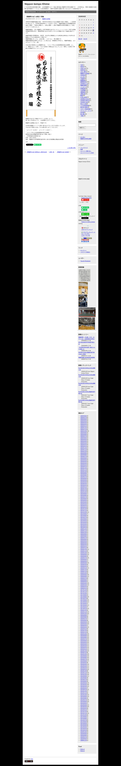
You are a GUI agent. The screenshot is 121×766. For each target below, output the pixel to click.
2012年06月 (83, 701)
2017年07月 (83, 598)
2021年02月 (83, 525)
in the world (83, 97)
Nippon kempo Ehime (37, 4)
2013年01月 (83, 689)
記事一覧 (51, 152)
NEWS (82, 66)
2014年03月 (83, 666)
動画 (81, 95)
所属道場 (82, 88)
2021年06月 (83, 519)
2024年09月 (83, 453)
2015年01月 (83, 649)
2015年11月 (83, 632)
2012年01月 (83, 710)
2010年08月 (83, 735)
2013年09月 (83, 676)
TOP (81, 65)
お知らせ (82, 68)
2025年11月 (83, 429)
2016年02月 (83, 627)
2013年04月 (83, 684)
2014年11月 (83, 652)
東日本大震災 (84, 107)
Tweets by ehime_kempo (88, 222)
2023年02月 (83, 485)
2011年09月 (83, 716)
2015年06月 (83, 640)
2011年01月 (83, 730)
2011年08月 (83, 718)
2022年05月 (83, 500)
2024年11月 (83, 449)
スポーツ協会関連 (85, 109)
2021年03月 (83, 524)
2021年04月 (83, 522)
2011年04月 (83, 725)
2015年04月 (83, 644)
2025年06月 (83, 437)
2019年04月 (83, 563)
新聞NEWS (83, 82)
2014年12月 (83, 651)
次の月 (85, 39)
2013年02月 (83, 688)
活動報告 (82, 92)
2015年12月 (83, 630)
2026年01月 (83, 426)
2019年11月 (83, 551)
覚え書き (82, 114)
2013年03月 (83, 686)
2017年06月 (83, 600)
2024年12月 (83, 448)
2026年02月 (83, 424)
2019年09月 (83, 554)
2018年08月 (83, 576)
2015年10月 (83, 634)
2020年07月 (83, 537)
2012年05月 (83, 703)
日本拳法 (82, 75)
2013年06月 (83, 681)
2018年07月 (83, 578)
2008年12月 (83, 740)
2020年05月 (83, 541)
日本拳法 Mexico (85, 100)
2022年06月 (83, 498)
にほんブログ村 (85, 235)
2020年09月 (83, 534)
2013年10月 (83, 674)
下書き (82, 115)
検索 (81, 149)
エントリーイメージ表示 (87, 152)
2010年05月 (83, 738)
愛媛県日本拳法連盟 (85, 138)
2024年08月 (83, 454)
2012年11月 (83, 693)
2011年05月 (83, 723)
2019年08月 (83, 556)
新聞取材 (82, 80)
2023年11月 (83, 470)
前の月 (80, 39)
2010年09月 (83, 733)
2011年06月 (83, 721)
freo (32, 759)
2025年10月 (83, 431)
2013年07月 (83, 679)
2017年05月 (83, 601)
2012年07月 (83, 699)
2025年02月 (83, 444)
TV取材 (82, 78)
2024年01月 (83, 466)
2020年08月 (83, 536)
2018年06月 (83, 580)
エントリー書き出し (85, 151)
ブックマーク (84, 147)
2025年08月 (83, 434)
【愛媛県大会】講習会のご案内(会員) (36, 152)
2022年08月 (83, 495)
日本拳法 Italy (84, 102)
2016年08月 (83, 617)
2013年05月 (83, 683)
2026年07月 (83, 417)
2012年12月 (83, 691)
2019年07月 (83, 558)
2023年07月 (83, 476)
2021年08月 (83, 515)
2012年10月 (83, 694)
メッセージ (83, 87)
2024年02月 (83, 465)
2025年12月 (83, 427)
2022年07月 (83, 497)
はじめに (48, 11)
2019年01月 (83, 568)
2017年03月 (83, 605)
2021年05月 (83, 520)
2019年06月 (83, 559)
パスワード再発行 (85, 252)
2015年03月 (83, 645)
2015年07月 (83, 639)
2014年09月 (83, 656)
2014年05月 (83, 662)
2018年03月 (83, 585)
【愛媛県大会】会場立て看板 (35, 16)
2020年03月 (83, 544)
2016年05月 (83, 622)
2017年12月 (83, 590)
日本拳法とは (84, 83)
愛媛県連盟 (83, 85)
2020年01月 (83, 547)
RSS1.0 (82, 749)
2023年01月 (83, 487)
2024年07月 (83, 456)
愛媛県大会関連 (46, 18)
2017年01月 (83, 608)
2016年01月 (83, 629)
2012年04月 (83, 705)
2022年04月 (83, 502)
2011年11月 (83, 713)
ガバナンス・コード (85, 110)
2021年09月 (83, 514)
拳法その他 (83, 104)
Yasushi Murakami (85, 261)
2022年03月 (83, 503)
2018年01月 (83, 588)
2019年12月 (83, 549)
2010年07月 (83, 737)
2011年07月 (83, 720)
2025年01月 (83, 446)
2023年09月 (83, 473)
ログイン (54, 11)
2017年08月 (83, 596)
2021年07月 (83, 517)
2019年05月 (83, 561)
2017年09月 (83, 595)
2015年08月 (83, 637)
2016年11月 (83, 612)
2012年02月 (83, 708)
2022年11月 (83, 490)
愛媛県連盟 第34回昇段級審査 (86, 357)
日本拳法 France (84, 99)
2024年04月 (83, 461)
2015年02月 (83, 647)
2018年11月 (83, 571)
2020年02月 (83, 546)
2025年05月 (83, 439)
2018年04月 (83, 583)
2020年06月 (83, 539)
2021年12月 (83, 508)
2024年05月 (83, 459)
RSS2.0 (82, 751)
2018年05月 (83, 581)
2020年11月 (83, 530)
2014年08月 (83, 657)
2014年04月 (83, 664)
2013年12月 (83, 671)
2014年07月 (83, 659)
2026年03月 (83, 422)
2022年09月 (83, 493)
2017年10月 (83, 593)
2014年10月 (83, 654)
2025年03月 (83, 443)
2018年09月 (83, 574)
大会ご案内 (83, 71)
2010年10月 (83, 732)
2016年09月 (83, 615)
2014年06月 (83, 661)
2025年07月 (83, 436)
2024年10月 (83, 451)
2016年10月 (83, 613)
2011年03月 (83, 726)
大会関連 (82, 90)
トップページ (40, 11)
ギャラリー (83, 250)
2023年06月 (83, 478)
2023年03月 (83, 483)
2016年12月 (83, 610)
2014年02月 (83, 667)
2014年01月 (83, 669)
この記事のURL (71, 148)
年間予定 (82, 70)
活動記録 (82, 93)
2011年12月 (83, 711)
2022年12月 (83, 488)
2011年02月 (83, 728)
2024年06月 (83, 458)
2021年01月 (83, 527)
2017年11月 (83, 591)
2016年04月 (83, 623)
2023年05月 (83, 480)
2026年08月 (83, 416)
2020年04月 (83, 542)
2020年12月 (83, 529)
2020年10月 (83, 532)
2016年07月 (83, 618)
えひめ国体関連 (84, 105)
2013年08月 (83, 678)
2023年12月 (83, 468)
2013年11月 (83, 672)
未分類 (82, 112)
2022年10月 (83, 492)
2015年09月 (83, 635)
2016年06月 (83, 620)
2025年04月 (83, 441)
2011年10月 (83, 715)
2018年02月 (83, 586)
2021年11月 (83, 510)
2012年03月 (83, 706)
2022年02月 (83, 505)
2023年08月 (83, 475)
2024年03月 (83, 463)
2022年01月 (83, 507)
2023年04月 (83, 481)
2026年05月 (83, 421)
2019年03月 (83, 564)
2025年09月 (83, 432)
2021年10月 (83, 512)
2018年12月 (83, 569)
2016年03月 (83, 625)
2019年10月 (83, 552)
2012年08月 (83, 698)
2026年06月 (83, 419)
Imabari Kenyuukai (31, 11)
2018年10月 (83, 573)
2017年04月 (83, 603)
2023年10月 (83, 471)
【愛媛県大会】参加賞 (63, 152)
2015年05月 (83, 642)
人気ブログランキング (87, 229)
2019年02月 (83, 566)
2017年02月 (83, 607)
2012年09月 (83, 696)
